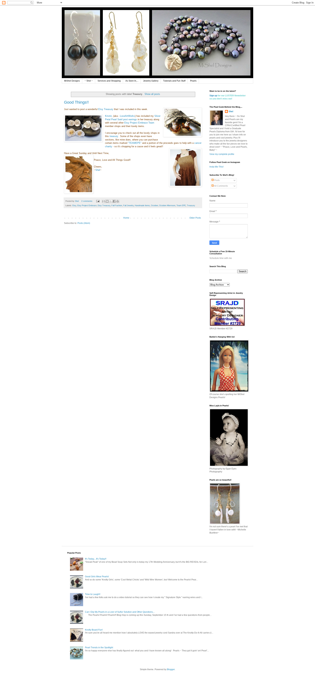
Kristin (108, 116)
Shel (97, 170)
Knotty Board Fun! (94, 630)
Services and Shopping (109, 81)
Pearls (193, 81)
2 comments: (87, 201)
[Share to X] (110, 201)
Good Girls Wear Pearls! (97, 576)
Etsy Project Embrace (87, 205)
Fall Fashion (116, 205)
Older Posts (195, 218)
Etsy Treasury (105, 109)
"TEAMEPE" (134, 143)
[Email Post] (97, 201)
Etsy (74, 205)
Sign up (213, 95)
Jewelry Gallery (150, 81)
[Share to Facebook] (114, 201)
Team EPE (181, 205)
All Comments (221, 186)
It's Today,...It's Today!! (95, 559)
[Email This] (104, 201)
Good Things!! (76, 102)
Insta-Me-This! (216, 166)
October (154, 205)
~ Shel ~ (89, 81)
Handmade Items (142, 205)
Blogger (171, 669)
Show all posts (152, 94)
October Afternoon (167, 205)
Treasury (191, 205)
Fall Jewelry (128, 205)
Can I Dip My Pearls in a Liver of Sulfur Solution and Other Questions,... (120, 612)
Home (126, 218)
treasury (114, 136)
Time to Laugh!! (92, 594)
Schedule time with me (220, 258)
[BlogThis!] (107, 201)
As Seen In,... (131, 81)
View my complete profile (221, 154)
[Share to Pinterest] (117, 201)
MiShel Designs (72, 81)
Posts (217, 180)
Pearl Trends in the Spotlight (99, 647)
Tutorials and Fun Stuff (174, 81)
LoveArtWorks (127, 116)
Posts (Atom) (83, 223)
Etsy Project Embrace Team (139, 122)
